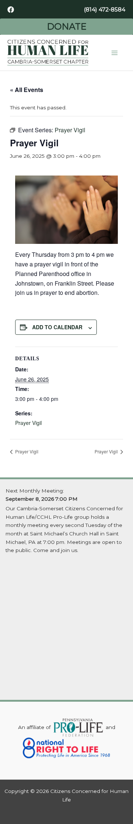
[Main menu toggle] (114, 52)
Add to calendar (57, 327)
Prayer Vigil (28, 422)
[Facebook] (10, 9)
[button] (104, 9)
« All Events (26, 89)
